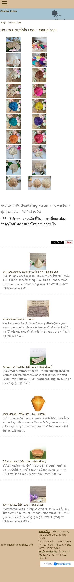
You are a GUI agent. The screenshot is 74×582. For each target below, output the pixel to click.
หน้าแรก (3, 23)
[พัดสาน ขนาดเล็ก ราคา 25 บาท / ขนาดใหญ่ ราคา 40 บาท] (13, 59)
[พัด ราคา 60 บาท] (13, 167)
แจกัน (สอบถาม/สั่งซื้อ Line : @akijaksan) (24, 414)
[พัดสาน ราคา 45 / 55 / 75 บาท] (13, 182)
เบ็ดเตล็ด (12, 23)
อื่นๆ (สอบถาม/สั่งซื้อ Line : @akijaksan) (23, 505)
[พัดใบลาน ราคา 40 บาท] (13, 152)
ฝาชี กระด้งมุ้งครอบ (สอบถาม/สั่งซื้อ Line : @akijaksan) (30, 272)
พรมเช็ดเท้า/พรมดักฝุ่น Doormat (18, 319)
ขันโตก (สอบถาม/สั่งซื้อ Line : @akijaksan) (24, 462)
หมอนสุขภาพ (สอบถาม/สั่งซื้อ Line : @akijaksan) (27, 367)
